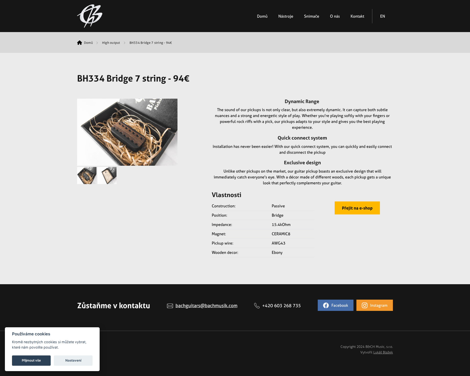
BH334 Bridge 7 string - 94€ (150, 43)
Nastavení (73, 360)
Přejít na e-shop (357, 208)
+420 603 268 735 (281, 305)
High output (111, 43)
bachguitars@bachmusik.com (206, 305)
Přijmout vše (31, 360)
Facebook (339, 305)
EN (382, 16)
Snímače (311, 16)
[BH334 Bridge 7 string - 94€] (127, 131)
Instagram (378, 305)
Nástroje (285, 16)
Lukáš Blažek (383, 352)
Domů (262, 16)
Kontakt (357, 16)
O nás (335, 16)
